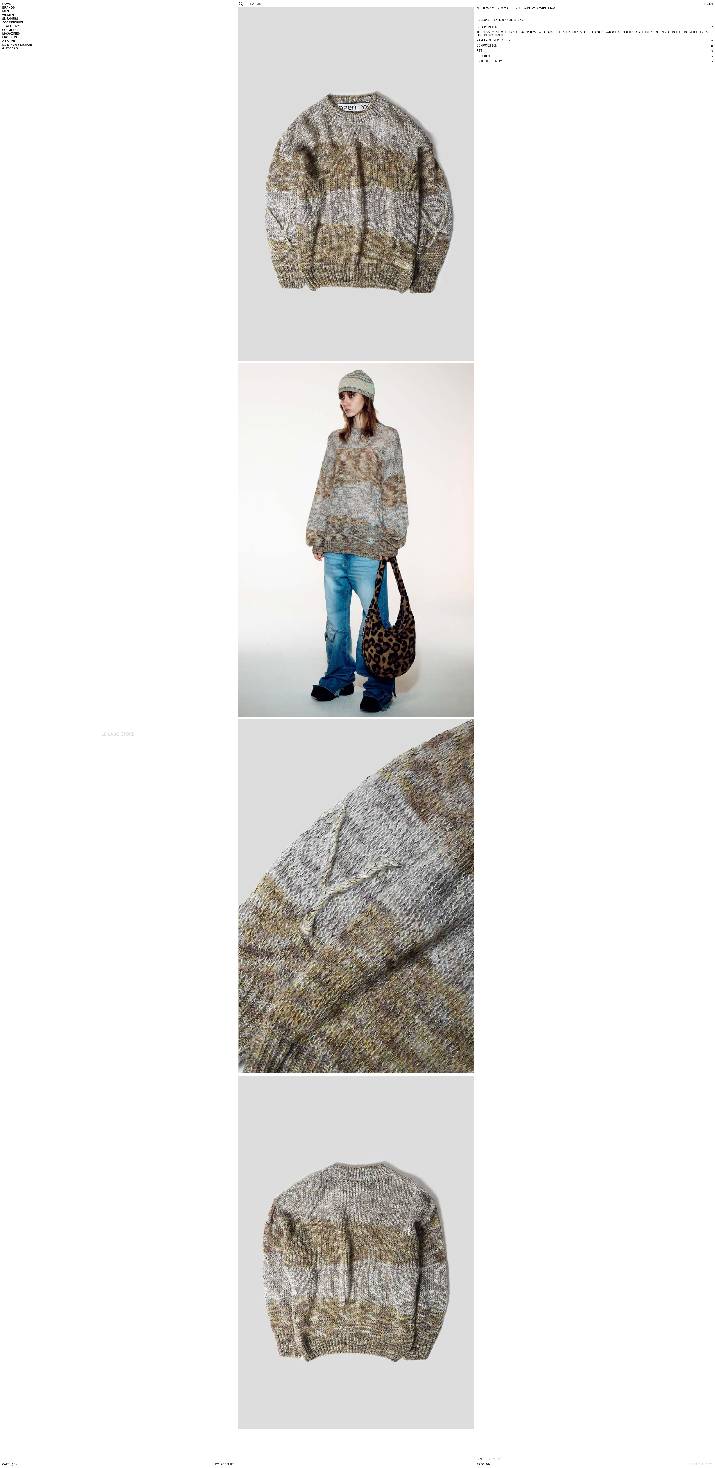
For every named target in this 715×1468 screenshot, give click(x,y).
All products (486, 8)
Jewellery (10, 26)
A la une (9, 41)
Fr (704, 4)
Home (6, 4)
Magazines (11, 33)
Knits (504, 8)
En (711, 4)
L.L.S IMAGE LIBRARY (17, 45)
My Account (224, 1464)
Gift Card (10, 48)
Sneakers (10, 18)
